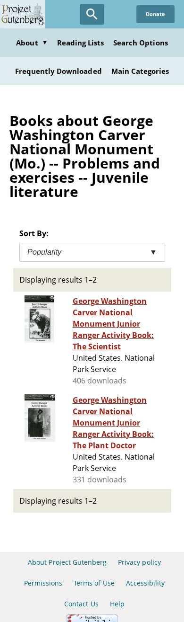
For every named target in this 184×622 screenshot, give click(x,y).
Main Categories (140, 71)
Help (117, 603)
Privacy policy (139, 562)
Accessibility (145, 582)
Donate (155, 14)
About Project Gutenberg (67, 562)
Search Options (140, 42)
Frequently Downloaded (58, 71)
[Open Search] (92, 14)
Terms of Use (94, 582)
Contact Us (81, 603)
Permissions (43, 582)
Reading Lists (80, 42)
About (31, 42)
